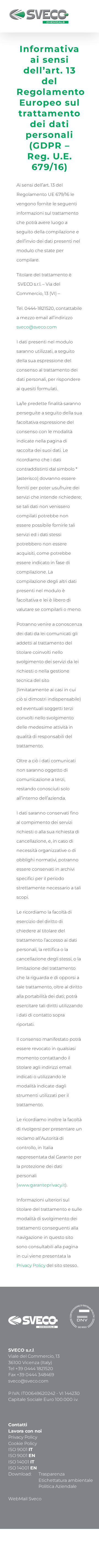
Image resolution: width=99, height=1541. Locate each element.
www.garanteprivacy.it (41, 1185)
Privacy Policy (30, 1265)
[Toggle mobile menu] (88, 12)
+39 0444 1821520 (34, 1368)
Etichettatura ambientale (65, 1480)
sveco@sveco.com (36, 327)
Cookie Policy (22, 1443)
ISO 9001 (20, 1449)
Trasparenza (51, 1474)
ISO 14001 (21, 1462)
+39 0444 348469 (35, 1374)
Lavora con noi (25, 1431)
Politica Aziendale (57, 1486)
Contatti (17, 1424)
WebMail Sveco (25, 1498)
